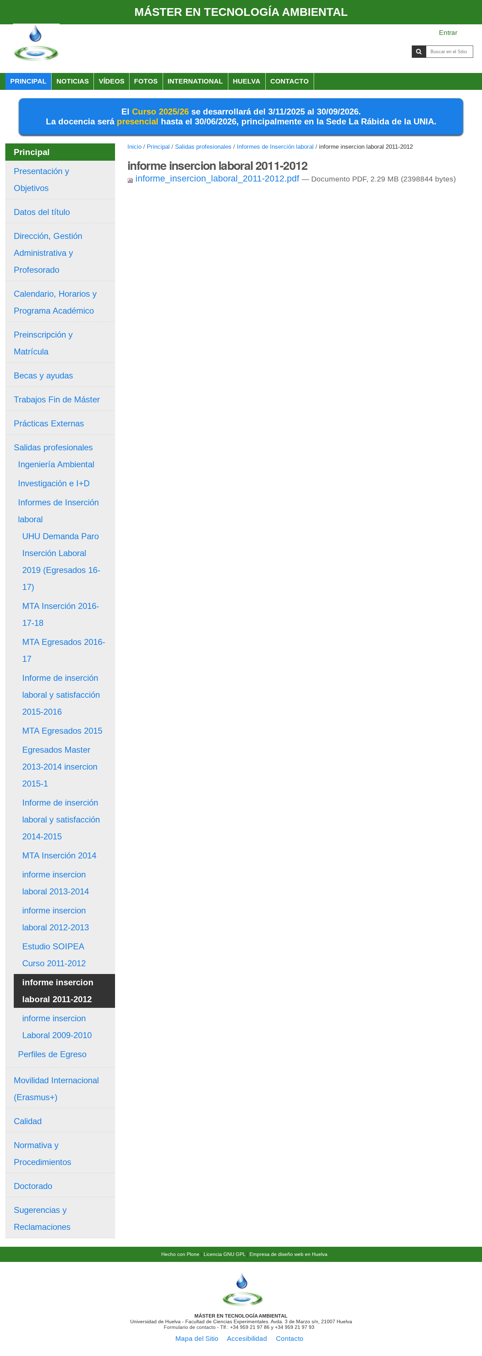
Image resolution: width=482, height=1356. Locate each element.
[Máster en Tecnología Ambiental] (36, 43)
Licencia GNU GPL (224, 1254)
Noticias (72, 81)
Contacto (289, 81)
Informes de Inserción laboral (275, 146)
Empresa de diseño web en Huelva (288, 1254)
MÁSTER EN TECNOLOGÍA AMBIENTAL (241, 12)
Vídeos (112, 81)
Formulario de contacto (190, 1327)
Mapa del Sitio (196, 1338)
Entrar (448, 32)
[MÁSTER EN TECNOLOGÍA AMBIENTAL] (243, 1304)
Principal (28, 81)
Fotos (146, 81)
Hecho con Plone (180, 1254)
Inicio (134, 146)
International (195, 81)
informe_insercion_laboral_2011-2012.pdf (217, 178)
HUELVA (246, 81)
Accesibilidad (247, 1338)
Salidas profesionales (203, 146)
